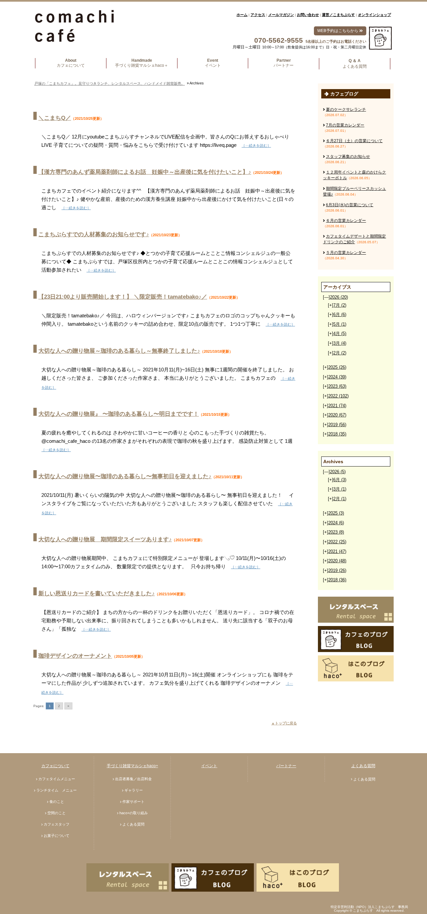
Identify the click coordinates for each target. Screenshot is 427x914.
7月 (339, 305)
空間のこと (56, 813)
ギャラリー (133, 790)
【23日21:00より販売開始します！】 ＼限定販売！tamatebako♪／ (122, 297)
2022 (338, 395)
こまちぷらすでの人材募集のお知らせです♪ (93, 234)
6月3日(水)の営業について (349, 205)
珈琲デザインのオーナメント (75, 656)
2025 (337, 367)
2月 (339, 352)
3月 (339, 343)
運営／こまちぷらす (338, 15)
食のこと (56, 802)
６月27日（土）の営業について (354, 140)
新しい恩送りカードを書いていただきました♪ (96, 593)
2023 (337, 386)
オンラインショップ (374, 15)
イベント (209, 766)
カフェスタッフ (56, 824)
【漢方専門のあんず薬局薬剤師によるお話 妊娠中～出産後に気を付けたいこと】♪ (144, 172)
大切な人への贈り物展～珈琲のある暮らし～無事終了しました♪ (119, 351)
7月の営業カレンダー (345, 125)
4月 (339, 333)
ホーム (242, 15)
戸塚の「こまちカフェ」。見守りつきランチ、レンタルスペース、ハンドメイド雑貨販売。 (109, 83)
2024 (337, 376)
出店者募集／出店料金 (133, 779)
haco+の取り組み (133, 813)
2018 (337, 433)
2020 (337, 414)
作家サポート (133, 802)
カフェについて (55, 766)
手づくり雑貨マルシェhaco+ (132, 766)
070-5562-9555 (278, 40)
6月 (339, 314)
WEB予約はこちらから (338, 30)
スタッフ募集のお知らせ (348, 156)
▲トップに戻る (284, 723)
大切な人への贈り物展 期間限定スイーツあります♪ (105, 539)
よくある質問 (133, 824)
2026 (339, 297)
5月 (339, 324)
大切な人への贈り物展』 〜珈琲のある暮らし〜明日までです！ (118, 414)
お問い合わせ (308, 15)
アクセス (258, 15)
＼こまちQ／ (54, 118)
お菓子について (56, 836)
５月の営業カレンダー (346, 252)
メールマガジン (281, 15)
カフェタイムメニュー (56, 779)
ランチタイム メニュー (56, 790)
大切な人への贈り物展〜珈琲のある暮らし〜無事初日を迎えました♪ (124, 476)
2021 (337, 405)
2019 (337, 424)
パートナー (286, 766)
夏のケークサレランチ (346, 109)
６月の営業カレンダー (346, 220)
